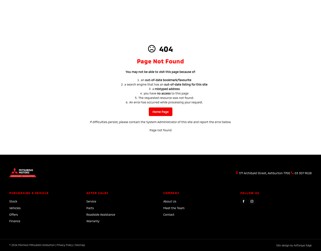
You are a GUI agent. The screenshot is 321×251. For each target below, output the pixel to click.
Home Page (161, 111)
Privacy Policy (65, 245)
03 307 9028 (303, 173)
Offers (13, 214)
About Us (169, 201)
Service (91, 201)
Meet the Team (173, 208)
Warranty (92, 221)
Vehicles (15, 208)
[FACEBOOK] (243, 201)
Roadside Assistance (100, 214)
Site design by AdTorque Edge (294, 245)
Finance (14, 221)
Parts (90, 208)
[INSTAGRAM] (252, 201)
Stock (13, 201)
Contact (168, 214)
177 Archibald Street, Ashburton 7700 (264, 173)
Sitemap (80, 245)
